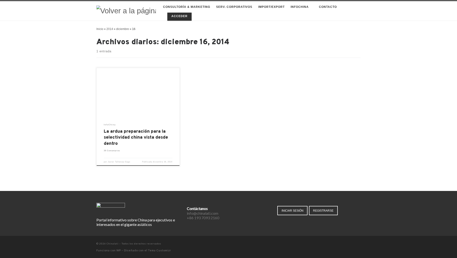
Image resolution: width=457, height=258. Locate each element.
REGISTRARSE (323, 210)
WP (118, 250)
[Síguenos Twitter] (346, 243)
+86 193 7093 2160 (203, 217)
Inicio (99, 29)
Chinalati (113, 243)
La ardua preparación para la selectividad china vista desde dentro (136, 138)
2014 (109, 29)
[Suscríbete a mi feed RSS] (359, 243)
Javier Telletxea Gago (119, 162)
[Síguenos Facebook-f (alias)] (339, 243)
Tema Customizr (159, 250)
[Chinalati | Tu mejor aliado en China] (126, 10)
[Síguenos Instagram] (352, 243)
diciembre (122, 29)
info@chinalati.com (202, 213)
